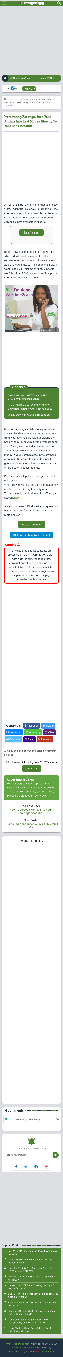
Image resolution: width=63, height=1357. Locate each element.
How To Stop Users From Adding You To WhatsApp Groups (31, 1329)
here (17, 497)
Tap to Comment (32, 524)
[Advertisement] (31, 39)
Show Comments (27, 1119)
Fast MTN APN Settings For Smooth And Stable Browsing (33, 1252)
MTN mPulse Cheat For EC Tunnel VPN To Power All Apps (30, 1261)
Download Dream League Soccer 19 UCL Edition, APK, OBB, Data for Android (29, 1321)
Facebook (32, 725)
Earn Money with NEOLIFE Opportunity (29, 414)
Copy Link (32, 768)
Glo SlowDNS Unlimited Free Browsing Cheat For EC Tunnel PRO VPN (32, 1312)
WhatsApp (34, 732)
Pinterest (46, 739)
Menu (30, 88)
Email (30, 739)
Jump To (31, 232)
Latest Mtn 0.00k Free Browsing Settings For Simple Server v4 (32, 1287)
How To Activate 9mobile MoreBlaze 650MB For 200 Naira (33, 1304)
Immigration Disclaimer (17, 1343)
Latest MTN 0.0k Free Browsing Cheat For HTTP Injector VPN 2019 (30, 1269)
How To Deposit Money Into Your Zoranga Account (31, 811)
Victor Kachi (47, 1351)
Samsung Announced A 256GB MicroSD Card (32, 825)
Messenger (15, 732)
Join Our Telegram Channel (33, 535)
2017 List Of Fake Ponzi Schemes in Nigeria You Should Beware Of (33, 1295)
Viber (50, 732)
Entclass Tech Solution (24, 1347)
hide (36, 232)
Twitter (49, 725)
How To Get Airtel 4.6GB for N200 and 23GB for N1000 (31, 1278)
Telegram (15, 739)
